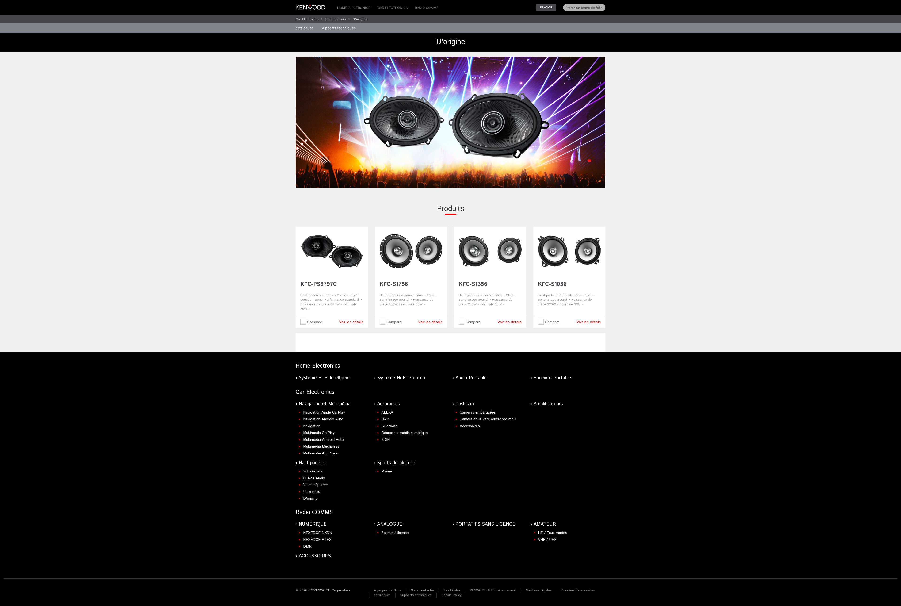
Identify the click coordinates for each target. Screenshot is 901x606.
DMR (307, 546)
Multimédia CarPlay (319, 433)
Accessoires (470, 426)
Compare (314, 322)
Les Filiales (452, 590)
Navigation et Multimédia (325, 404)
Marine (386, 471)
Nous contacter (422, 590)
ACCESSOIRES (315, 556)
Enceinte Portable (552, 378)
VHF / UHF (547, 539)
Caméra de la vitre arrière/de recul (488, 419)
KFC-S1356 (473, 284)
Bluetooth (389, 426)
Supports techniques (416, 595)
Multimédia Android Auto (323, 439)
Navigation (311, 426)
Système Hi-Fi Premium (401, 378)
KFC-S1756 (394, 284)
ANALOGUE (389, 524)
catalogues (305, 28)
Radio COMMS (427, 8)
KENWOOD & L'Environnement (493, 590)
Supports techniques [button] (338, 28)
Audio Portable (471, 378)
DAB (385, 419)
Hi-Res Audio (314, 478)
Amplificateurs (548, 404)
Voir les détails (351, 322)
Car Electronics (393, 8)
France (546, 7)
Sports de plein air (396, 463)
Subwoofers (313, 471)
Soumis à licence (395, 533)
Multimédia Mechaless (321, 446)
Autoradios (388, 404)
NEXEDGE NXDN (317, 533)
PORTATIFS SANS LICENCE (485, 524)
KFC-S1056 (552, 284)
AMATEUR (545, 524)
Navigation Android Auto (323, 419)
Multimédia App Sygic (321, 453)
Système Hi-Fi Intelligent (324, 378)
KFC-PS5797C (318, 284)
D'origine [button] (360, 19)
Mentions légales (538, 590)
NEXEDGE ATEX (317, 539)
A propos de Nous (387, 590)
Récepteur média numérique (404, 433)
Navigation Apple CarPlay (324, 412)
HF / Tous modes (552, 533)
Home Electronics (353, 8)
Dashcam (464, 404)
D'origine (310, 498)
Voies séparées (316, 485)
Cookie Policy (451, 595)
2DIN (385, 439)
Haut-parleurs (335, 19)
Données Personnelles (578, 590)
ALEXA (387, 412)
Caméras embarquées (478, 412)
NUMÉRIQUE (313, 524)
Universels (311, 492)
